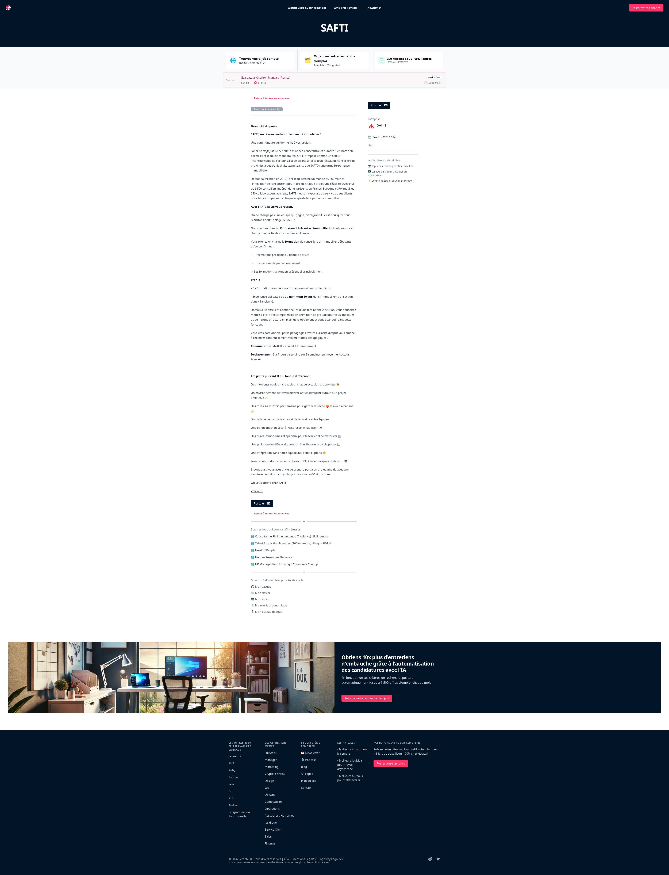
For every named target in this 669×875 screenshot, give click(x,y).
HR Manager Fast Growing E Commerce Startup (286, 564)
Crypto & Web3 (275, 774)
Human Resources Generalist (274, 557)
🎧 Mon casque (261, 587)
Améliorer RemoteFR (346, 7)
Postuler (259, 503)
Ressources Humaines (279, 815)
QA (267, 788)
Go (230, 791)
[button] (257, 491)
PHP (231, 763)
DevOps (270, 795)
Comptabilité (273, 802)
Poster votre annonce (646, 8)
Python (233, 777)
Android (234, 805)
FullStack (270, 753)
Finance (270, 843)
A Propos (307, 774)
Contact (306, 788)
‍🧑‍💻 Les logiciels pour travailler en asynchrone (387, 173)
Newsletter (374, 7)
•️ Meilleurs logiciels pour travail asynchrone (350, 765)
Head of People (265, 550)
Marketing (272, 767)
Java (231, 784)
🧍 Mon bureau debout (266, 612)
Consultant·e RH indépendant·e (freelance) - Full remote (291, 536)
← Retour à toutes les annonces (270, 98)
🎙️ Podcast (308, 760)
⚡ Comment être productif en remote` (390, 180)
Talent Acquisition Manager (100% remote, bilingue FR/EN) (293, 543)
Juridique (271, 822)
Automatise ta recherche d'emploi (366, 698)
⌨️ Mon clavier (260, 593)
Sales (268, 836)
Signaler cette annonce (265, 109)
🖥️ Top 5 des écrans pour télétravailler (390, 166)
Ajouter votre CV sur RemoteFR (307, 7)
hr (370, 145)
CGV (287, 859)
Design (269, 781)
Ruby (232, 770)
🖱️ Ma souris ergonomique (269, 605)
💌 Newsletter (310, 753)
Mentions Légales (304, 859)
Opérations (272, 809)
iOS (231, 798)
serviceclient (434, 77)
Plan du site (308, 781)
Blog (304, 767)
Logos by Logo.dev (331, 859)
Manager (271, 760)
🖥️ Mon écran (260, 599)
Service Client (273, 829)
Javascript (235, 756)
